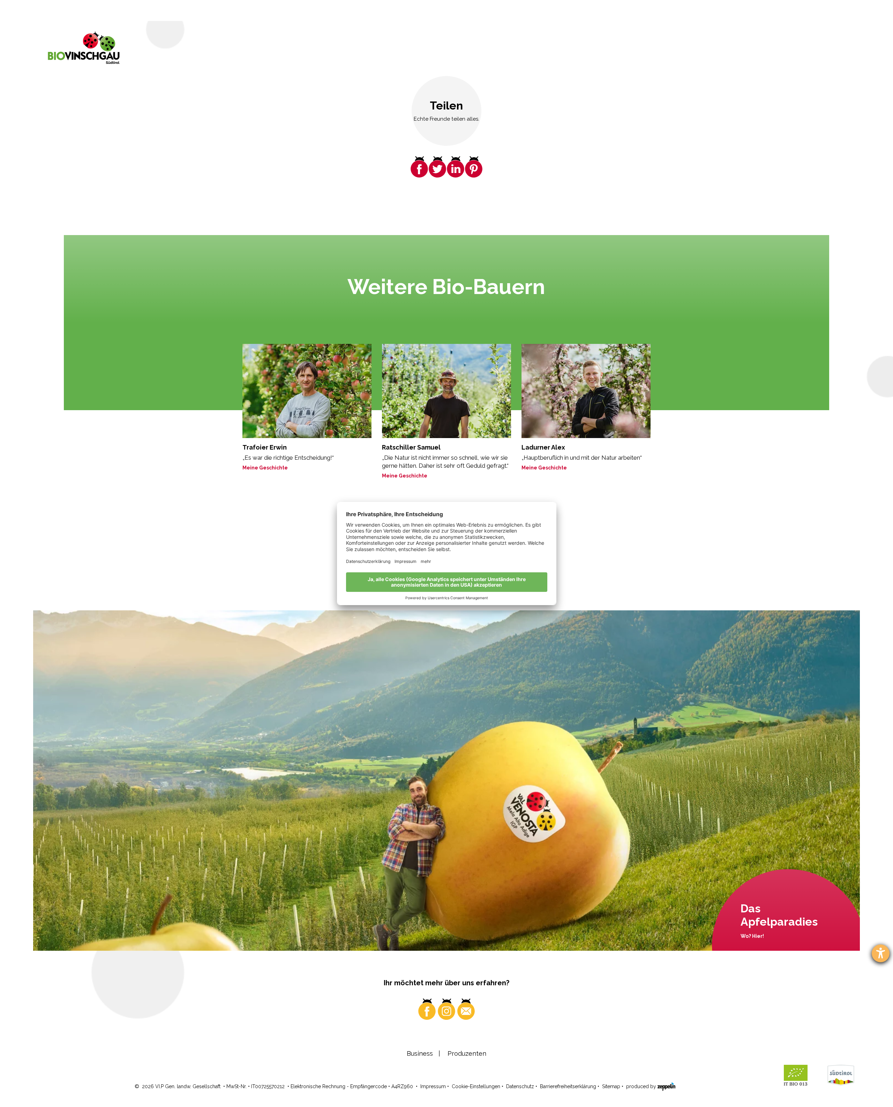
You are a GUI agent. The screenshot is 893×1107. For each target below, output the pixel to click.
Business (420, 1053)
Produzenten (467, 1053)
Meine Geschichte (265, 467)
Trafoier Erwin (264, 447)
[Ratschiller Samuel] (446, 391)
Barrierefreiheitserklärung (568, 1086)
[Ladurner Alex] (586, 391)
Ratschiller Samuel (411, 447)
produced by (642, 1086)
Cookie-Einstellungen (476, 1086)
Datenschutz (520, 1086)
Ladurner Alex (543, 447)
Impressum (433, 1086)
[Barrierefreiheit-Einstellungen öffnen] (881, 953)
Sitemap (611, 1086)
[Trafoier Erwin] (307, 391)
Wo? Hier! (752, 936)
